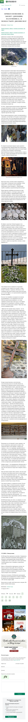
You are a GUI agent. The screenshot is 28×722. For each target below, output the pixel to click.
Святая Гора (10, 25)
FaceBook (7, 664)
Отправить (20, 694)
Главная (2, 5)
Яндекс (12, 664)
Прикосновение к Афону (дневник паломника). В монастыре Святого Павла (13, 33)
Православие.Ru (17, 660)
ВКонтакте (10, 664)
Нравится (5, 8)
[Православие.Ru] (11, 1)
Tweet (2, 8)
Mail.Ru (14, 664)
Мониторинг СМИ (8, 5)
